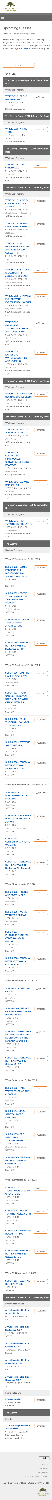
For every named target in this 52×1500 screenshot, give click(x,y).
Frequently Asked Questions (37, 1476)
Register (41, 201)
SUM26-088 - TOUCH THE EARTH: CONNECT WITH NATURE (17, 722)
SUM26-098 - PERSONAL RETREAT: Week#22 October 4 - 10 (18, 961)
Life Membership (13, 1399)
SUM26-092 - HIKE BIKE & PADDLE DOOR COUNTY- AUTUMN (18, 818)
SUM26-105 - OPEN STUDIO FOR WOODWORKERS (15, 1137)
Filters (18, 65)
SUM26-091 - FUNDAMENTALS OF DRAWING (16, 795)
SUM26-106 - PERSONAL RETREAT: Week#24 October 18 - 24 (18, 1160)
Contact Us (44, 1464)
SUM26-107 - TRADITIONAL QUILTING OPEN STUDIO (18, 1190)
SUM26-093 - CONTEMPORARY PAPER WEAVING (18, 841)
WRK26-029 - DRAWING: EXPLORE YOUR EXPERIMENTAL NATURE (18, 299)
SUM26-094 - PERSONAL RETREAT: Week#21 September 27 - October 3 (18, 865)
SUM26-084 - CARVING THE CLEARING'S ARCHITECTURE (17, 622)
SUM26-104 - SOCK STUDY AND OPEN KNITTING (15, 1114)
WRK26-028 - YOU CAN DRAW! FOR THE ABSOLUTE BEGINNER (17, 272)
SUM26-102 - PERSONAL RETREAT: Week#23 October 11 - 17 (18, 1061)
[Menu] (4, 18)
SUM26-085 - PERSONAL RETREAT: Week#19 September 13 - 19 (18, 645)
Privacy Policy (43, 1468)
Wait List (41, 97)
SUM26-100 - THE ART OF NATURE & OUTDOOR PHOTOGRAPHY (18, 1011)
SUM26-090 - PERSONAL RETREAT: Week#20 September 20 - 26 (18, 765)
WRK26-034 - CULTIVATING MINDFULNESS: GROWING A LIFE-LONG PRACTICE (17, 459)
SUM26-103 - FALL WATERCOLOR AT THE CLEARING (17, 1091)
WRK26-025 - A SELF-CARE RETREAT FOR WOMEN (16, 203)
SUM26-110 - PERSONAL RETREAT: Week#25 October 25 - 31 (18, 1253)
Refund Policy (43, 1472)
